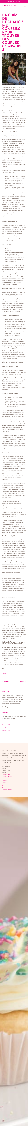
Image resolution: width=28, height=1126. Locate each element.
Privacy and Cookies (7, 789)
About (3, 786)
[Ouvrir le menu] (25, 6)
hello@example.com (7, 776)
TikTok (4, 784)
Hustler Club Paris (9, 6)
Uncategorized (6, 730)
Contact (4, 787)
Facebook (4, 780)
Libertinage (4, 673)
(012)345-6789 (6, 774)
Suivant (22, 681)
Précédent (6, 681)
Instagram (4, 782)
